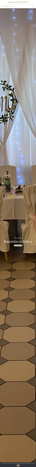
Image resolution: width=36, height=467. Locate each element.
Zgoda (18, 465)
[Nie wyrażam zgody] (34, 464)
